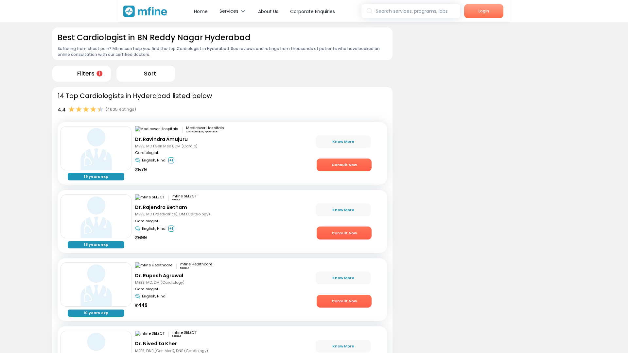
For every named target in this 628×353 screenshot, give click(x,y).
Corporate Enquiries (312, 11)
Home (201, 11)
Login (484, 11)
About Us (268, 11)
